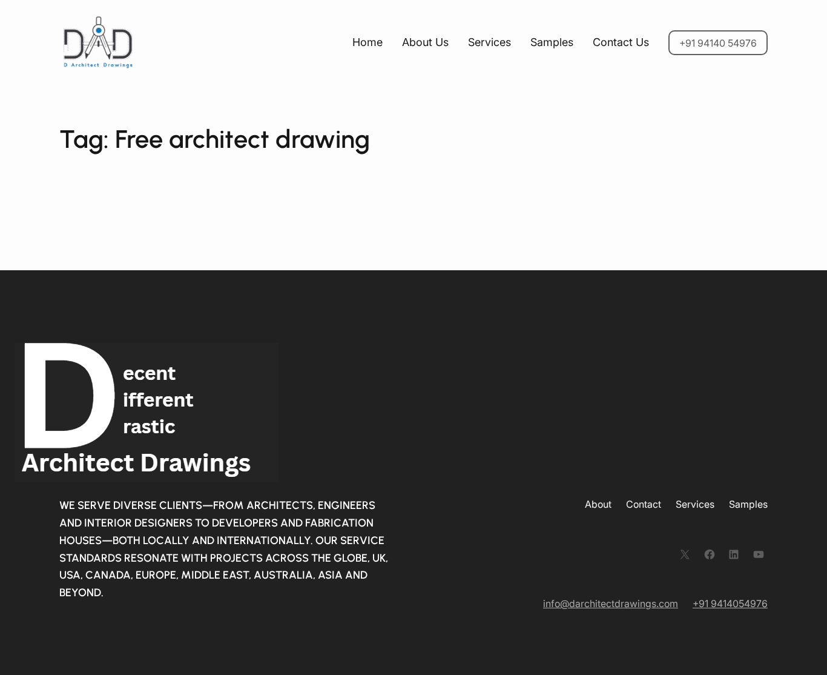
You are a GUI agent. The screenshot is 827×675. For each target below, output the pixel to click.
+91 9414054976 (730, 603)
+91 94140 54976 (718, 43)
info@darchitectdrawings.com (610, 603)
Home (367, 42)
